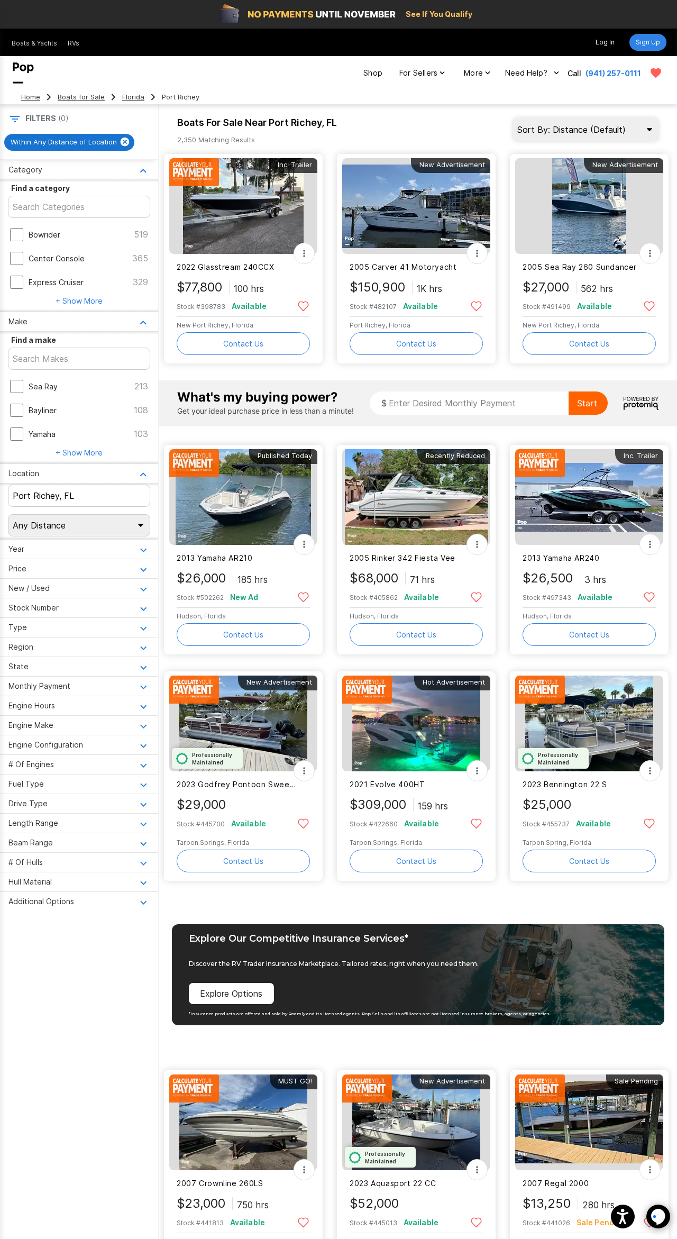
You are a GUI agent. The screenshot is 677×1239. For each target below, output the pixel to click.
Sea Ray (43, 386)
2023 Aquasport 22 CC (393, 1183)
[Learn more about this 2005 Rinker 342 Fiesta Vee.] (416, 497)
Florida (133, 97)
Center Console (57, 258)
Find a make (33, 339)
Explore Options (231, 993)
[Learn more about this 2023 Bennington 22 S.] (589, 723)
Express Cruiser (56, 282)
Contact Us (243, 343)
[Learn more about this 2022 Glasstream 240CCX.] (243, 206)
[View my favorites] (656, 73)
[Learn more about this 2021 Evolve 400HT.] (416, 723)
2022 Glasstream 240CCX (226, 266)
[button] (623, 1216)
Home (30, 97)
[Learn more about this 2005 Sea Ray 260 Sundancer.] (589, 206)
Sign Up (648, 42)
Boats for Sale (81, 97)
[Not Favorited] (303, 305)
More (473, 72)
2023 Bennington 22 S (565, 784)
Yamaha (42, 434)
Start (587, 403)
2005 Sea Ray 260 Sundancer (580, 266)
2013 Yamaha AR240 (561, 557)
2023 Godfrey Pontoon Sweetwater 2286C (237, 784)
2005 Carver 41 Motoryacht (403, 266)
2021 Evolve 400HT (387, 784)
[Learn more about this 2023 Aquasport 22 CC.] (416, 1122)
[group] (69, 142)
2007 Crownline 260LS (220, 1183)
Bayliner (43, 410)
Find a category (40, 188)
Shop (372, 72)
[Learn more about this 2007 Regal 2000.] (589, 1122)
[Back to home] (23, 73)
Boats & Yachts (34, 43)
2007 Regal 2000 (556, 1183)
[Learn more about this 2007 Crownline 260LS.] (243, 1122)
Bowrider (44, 234)
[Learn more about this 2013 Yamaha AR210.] (243, 497)
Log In (605, 42)
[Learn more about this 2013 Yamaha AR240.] (589, 497)
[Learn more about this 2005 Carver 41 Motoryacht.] (416, 206)
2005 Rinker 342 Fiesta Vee (402, 557)
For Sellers (418, 72)
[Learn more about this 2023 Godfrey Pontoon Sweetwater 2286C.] (243, 723)
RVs (73, 43)
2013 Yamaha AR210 (215, 557)
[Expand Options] (304, 253)
